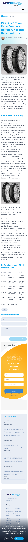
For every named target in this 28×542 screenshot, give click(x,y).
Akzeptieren (19, 538)
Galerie (7, 508)
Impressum (17, 508)
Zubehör (12, 16)
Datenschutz (18, 511)
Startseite (5, 16)
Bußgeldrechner (10, 511)
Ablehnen (8, 538)
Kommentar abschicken (18, 339)
